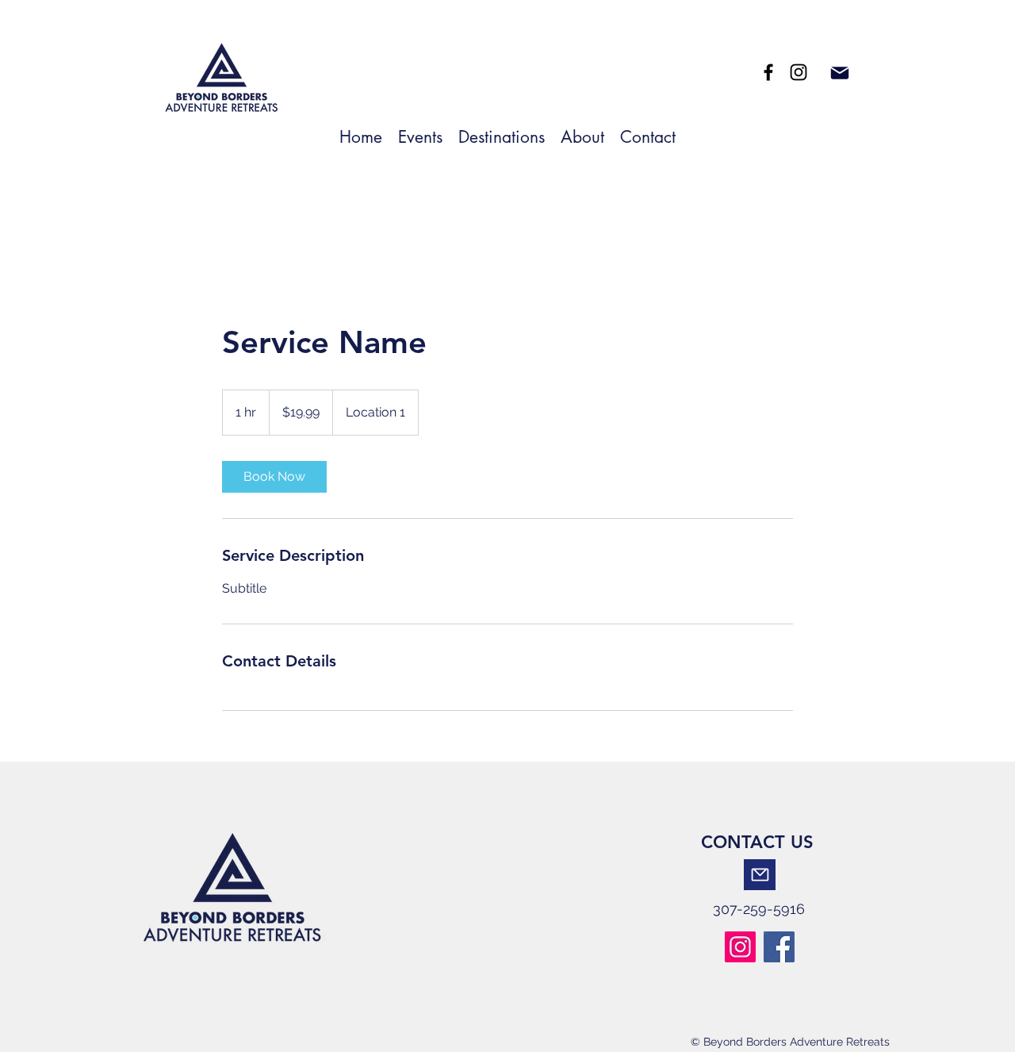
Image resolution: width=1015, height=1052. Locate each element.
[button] (501, 135)
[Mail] (839, 73)
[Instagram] (740, 946)
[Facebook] (768, 72)
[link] (274, 477)
